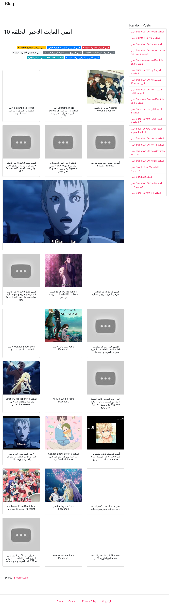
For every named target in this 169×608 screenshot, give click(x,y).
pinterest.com (21, 577)
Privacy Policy (89, 601)
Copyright (107, 601)
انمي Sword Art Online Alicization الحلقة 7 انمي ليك (148, 52)
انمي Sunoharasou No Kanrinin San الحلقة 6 (147, 61)
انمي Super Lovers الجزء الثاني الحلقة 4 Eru (146, 120)
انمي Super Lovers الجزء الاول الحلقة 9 (146, 71)
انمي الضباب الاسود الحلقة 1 (96, 47)
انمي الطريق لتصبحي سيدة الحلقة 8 (82, 57)
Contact (72, 601)
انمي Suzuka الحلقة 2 (141, 176)
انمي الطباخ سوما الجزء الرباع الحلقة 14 (62, 52)
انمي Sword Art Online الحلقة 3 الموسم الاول (146, 184)
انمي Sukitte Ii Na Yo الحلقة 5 (146, 37)
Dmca (60, 601)
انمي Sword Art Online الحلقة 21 (147, 160)
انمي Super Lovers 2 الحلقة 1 (146, 192)
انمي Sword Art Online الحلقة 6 (146, 44)
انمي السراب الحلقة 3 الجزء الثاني (64, 47)
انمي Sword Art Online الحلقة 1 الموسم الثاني (146, 91)
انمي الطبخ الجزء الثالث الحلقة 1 (99, 52)
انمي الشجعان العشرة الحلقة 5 (27, 52)
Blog (9, 3)
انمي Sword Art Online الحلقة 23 (147, 31)
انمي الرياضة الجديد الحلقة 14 (31, 47)
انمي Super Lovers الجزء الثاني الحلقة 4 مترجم (146, 130)
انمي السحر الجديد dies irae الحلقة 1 (45, 57)
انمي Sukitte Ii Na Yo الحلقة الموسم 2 (145, 168)
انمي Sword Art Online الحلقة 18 (147, 144)
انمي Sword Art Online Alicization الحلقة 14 (148, 152)
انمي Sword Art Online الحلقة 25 (147, 138)
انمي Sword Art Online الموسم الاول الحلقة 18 (146, 81)
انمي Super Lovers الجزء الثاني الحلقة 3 (146, 110)
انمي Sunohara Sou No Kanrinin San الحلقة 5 (147, 101)
